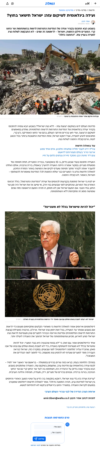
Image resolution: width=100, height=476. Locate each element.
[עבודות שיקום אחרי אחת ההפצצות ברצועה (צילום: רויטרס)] (50, 79)
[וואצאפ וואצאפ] (12, 3)
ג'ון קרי (69, 407)
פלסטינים (82, 407)
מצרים (75, 407)
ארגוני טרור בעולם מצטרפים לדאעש (76, 152)
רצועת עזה (90, 407)
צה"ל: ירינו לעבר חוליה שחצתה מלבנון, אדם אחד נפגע (67, 149)
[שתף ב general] (7, 3)
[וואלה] (50, 3)
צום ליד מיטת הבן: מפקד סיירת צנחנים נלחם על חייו (69, 155)
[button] (87, 3)
